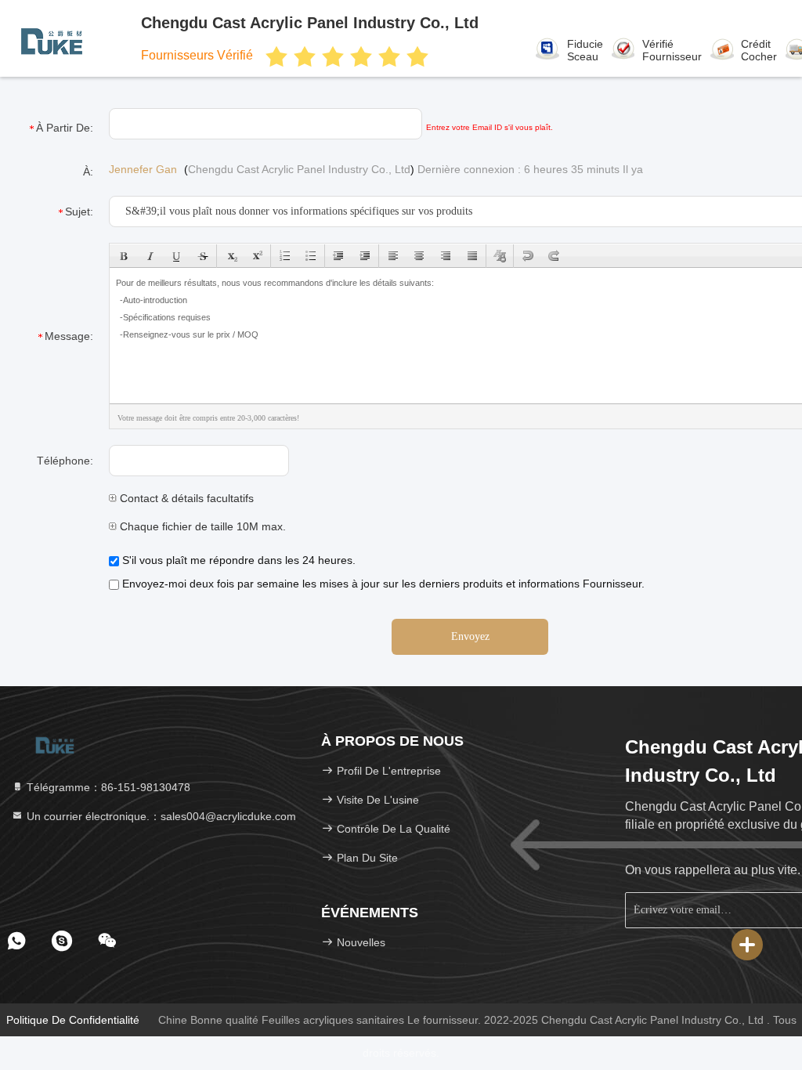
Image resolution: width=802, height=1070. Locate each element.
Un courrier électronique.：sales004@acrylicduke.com (159, 816)
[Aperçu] (55, 744)
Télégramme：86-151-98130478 (106, 787)
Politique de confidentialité (72, 1020)
